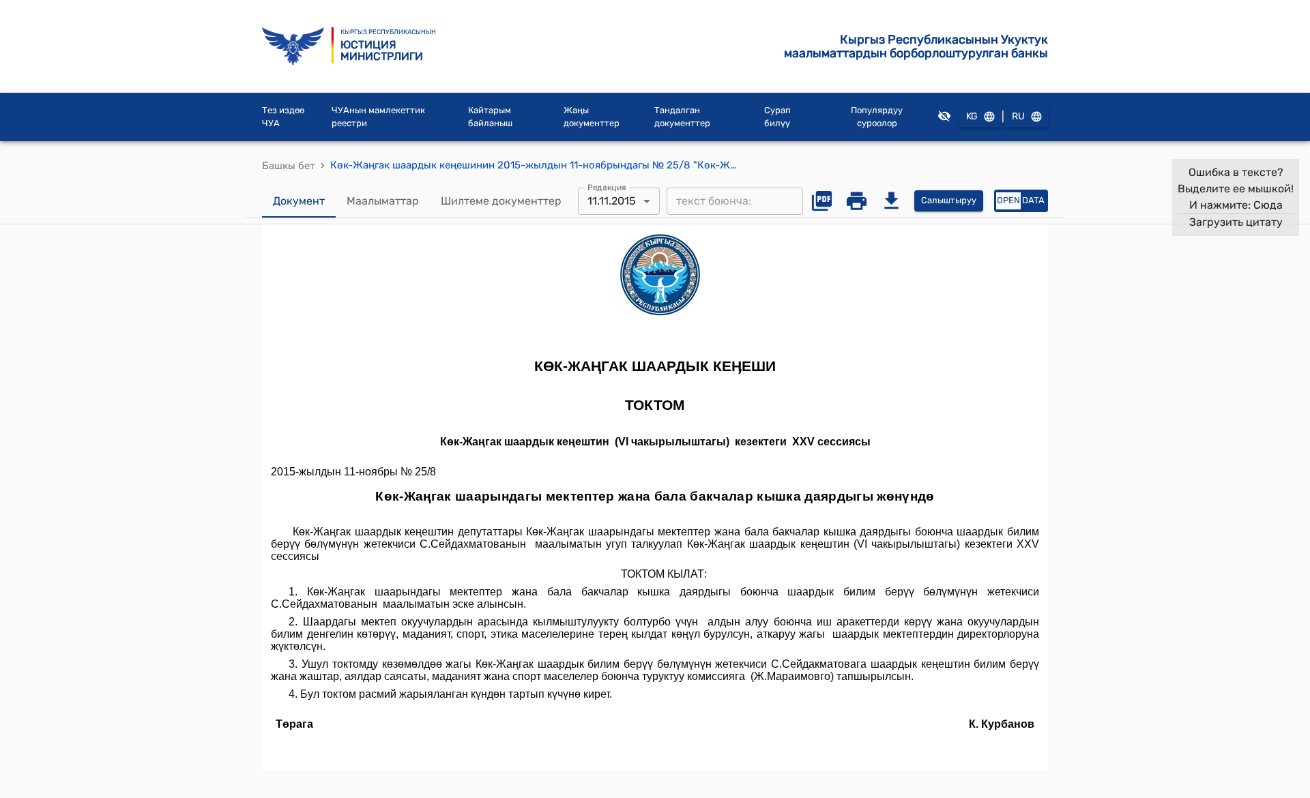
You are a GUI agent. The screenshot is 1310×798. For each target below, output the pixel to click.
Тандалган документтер (682, 117)
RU (1018, 116)
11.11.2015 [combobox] (611, 200)
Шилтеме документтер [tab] (501, 200)
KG (972, 116)
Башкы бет (288, 166)
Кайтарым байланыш (490, 117)
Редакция (606, 187)
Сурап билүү (777, 117)
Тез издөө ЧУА (283, 117)
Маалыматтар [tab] (383, 200)
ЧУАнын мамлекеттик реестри (378, 117)
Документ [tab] (299, 200)
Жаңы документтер (592, 117)
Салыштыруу (948, 200)
